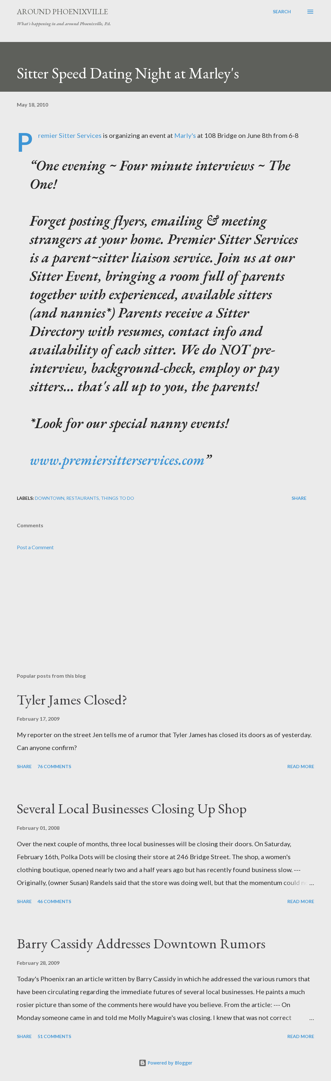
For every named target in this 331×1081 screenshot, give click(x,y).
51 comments (54, 1036)
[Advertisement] (165, 617)
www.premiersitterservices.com (117, 459)
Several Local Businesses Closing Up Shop (132, 808)
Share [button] (299, 498)
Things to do (117, 498)
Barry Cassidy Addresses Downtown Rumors (141, 943)
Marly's (185, 135)
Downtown (49, 498)
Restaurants (82, 498)
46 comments (54, 901)
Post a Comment (35, 547)
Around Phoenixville (62, 11)
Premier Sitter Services (69, 135)
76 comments (54, 766)
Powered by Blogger (169, 1063)
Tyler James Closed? (72, 699)
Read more (300, 766)
